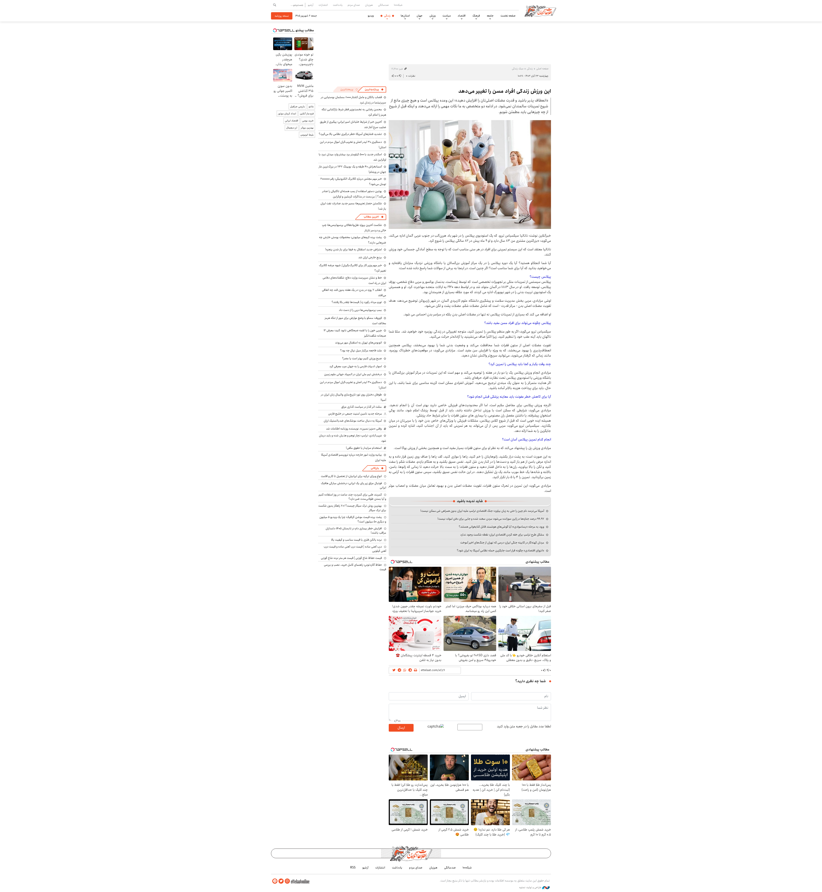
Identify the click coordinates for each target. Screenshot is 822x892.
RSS (353, 867)
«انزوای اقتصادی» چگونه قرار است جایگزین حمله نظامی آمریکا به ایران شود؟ (500, 550)
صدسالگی (383, 5)
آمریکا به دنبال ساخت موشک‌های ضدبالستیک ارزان (353, 420)
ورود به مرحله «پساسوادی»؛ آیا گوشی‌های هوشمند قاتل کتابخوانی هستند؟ (501, 526)
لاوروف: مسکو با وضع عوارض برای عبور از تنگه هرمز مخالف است (355, 321)
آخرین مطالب (371, 217)
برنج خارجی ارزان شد (370, 257)
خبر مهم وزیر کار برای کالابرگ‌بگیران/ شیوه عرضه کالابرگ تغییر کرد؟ (352, 268)
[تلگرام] (274, 881)
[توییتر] (281, 881)
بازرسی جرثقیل (297, 106)
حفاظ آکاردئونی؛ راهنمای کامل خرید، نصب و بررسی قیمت (355, 566)
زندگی (387, 15)
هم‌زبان (369, 5)
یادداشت (337, 5)
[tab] (374, 89)
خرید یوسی (308, 121)
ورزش (432, 15)
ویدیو (371, 15)
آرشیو (310, 5)
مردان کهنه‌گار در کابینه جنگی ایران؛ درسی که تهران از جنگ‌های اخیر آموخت (502, 542)
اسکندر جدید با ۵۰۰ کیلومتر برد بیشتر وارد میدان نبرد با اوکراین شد (352, 157)
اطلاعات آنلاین (540, 10)
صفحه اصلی (542, 69)
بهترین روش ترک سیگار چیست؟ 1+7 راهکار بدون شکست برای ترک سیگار (352, 507)
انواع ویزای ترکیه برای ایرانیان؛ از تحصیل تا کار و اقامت (351, 476)
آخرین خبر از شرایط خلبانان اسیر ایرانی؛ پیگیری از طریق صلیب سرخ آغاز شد (353, 124)
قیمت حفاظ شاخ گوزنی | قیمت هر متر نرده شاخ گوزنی (351, 558)
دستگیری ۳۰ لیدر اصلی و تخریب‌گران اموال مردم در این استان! (353, 385)
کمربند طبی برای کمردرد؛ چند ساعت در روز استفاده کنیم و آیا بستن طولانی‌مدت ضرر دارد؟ (352, 496)
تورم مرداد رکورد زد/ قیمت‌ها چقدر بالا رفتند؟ (357, 302)
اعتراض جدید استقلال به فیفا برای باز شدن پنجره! (353, 249)
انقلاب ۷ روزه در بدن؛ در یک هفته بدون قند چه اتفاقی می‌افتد (354, 293)
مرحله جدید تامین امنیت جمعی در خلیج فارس (355, 413)
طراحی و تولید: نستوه (530, 887)
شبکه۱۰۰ (398, 5)
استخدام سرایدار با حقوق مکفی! (364, 448)
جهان (420, 15)
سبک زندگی (517, 69)
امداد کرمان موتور (287, 114)
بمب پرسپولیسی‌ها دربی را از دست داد (360, 310)
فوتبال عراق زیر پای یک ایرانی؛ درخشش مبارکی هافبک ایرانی (353, 485)
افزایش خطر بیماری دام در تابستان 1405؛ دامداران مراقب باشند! (356, 530)
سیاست (446, 15)
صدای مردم (354, 5)
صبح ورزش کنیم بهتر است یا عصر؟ (362, 358)
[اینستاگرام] (287, 881)
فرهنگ (476, 15)
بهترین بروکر (307, 128)
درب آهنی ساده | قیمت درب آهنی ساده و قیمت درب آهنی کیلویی (355, 548)
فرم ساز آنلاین (307, 114)
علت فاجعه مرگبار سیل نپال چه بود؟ (361, 350)
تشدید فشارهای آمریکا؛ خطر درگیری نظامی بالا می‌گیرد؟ (350, 134)
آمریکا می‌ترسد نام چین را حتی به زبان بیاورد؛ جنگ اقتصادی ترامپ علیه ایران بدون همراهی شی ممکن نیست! (482, 511)
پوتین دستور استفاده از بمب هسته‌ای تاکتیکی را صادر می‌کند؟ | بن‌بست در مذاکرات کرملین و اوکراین (354, 194)
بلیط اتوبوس (307, 135)
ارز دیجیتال (291, 128)
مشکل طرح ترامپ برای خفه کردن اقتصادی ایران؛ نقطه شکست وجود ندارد (502, 534)
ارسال (401, 727)
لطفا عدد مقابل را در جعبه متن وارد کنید (524, 726)
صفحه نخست (507, 15)
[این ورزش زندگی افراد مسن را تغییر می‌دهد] (470, 174)
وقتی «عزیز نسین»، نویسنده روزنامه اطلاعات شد (354, 428)
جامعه (490, 15)
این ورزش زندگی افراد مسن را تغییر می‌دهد (504, 91)
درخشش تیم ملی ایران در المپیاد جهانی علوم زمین (353, 374)
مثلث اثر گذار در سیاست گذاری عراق (361, 406)
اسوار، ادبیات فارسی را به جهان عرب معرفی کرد (355, 366)
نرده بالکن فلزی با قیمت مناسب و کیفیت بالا (356, 539)
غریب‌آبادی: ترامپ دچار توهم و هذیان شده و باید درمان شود (352, 438)
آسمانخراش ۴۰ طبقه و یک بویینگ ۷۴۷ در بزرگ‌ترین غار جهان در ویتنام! (352, 169)
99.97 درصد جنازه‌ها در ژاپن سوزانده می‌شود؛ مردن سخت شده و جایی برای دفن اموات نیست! (491, 518)
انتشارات (323, 5)
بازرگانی (375, 468)
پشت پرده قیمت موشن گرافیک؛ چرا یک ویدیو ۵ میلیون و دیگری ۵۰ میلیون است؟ (352, 519)
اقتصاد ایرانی (291, 121)
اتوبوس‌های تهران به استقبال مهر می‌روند (358, 342)
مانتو (311, 106)
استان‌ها (405, 15)
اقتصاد (462, 15)
